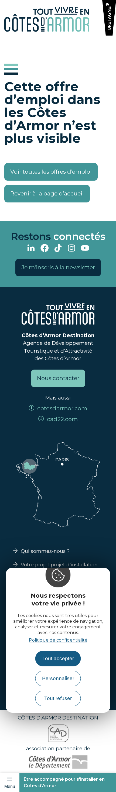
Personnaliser (58, 678)
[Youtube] (85, 248)
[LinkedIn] (31, 248)
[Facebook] (44, 248)
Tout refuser (58, 698)
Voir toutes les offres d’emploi (51, 171)
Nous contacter (58, 378)
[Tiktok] (58, 248)
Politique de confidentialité (58, 640)
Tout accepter (58, 658)
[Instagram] (71, 248)
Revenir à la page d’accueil (47, 193)
